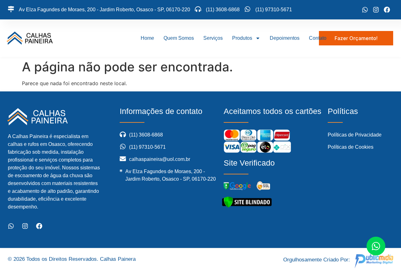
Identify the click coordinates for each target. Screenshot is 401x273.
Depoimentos (284, 38)
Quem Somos (179, 38)
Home (147, 38)
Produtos (242, 38)
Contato (317, 38)
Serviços (213, 38)
